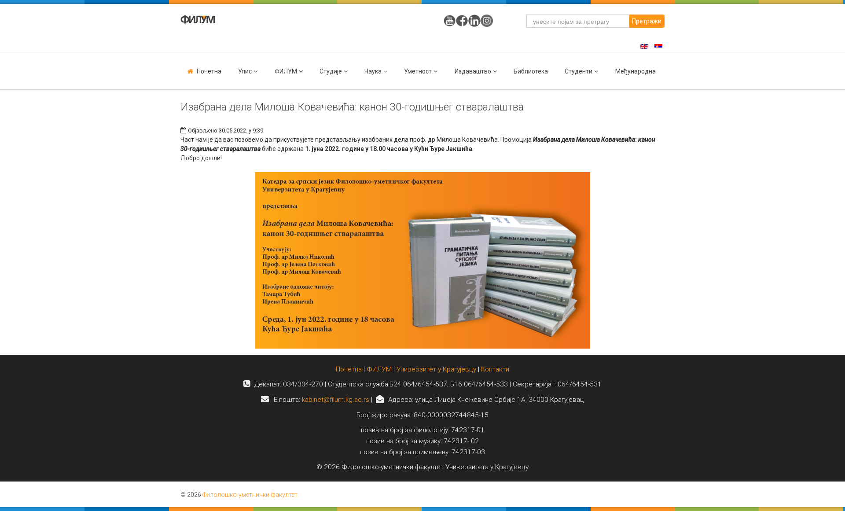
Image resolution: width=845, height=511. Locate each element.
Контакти (495, 369)
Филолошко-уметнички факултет (250, 494)
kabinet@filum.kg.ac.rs (335, 400)
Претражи (646, 21)
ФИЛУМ (379, 369)
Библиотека (531, 71)
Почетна (209, 71)
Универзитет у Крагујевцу (436, 369)
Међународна (635, 71)
